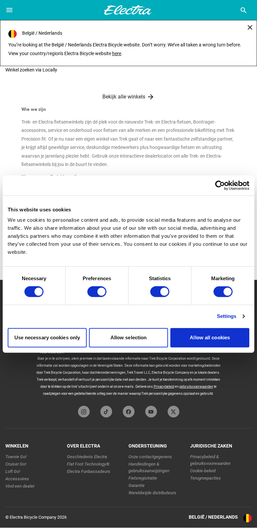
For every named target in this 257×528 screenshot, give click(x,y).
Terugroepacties (205, 478)
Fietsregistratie (142, 478)
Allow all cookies (210, 337)
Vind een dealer (19, 486)
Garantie (136, 485)
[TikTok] (106, 411)
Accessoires (17, 478)
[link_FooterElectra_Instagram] (84, 411)
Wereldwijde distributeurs (152, 492)
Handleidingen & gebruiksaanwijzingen (148, 467)
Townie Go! (15, 456)
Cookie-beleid (203, 470)
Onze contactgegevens (150, 456)
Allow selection (128, 337)
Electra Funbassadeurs (88, 471)
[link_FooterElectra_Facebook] (129, 411)
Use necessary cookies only (47, 337)
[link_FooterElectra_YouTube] (151, 411)
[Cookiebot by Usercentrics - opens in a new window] (220, 185)
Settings (227, 316)
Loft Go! (12, 471)
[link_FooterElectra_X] (173, 411)
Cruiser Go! (15, 464)
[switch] (96, 292)
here (116, 53)
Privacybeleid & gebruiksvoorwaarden (210, 460)
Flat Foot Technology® (88, 464)
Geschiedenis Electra (87, 456)
